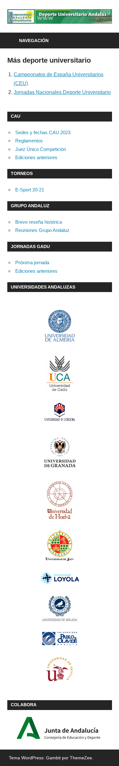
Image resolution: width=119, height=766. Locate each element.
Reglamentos (29, 140)
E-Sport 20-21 (29, 189)
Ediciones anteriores (36, 157)
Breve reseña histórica (38, 222)
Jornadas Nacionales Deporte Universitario (62, 92)
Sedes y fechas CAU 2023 (42, 132)
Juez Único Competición (40, 149)
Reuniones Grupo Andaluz (42, 230)
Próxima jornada (32, 262)
